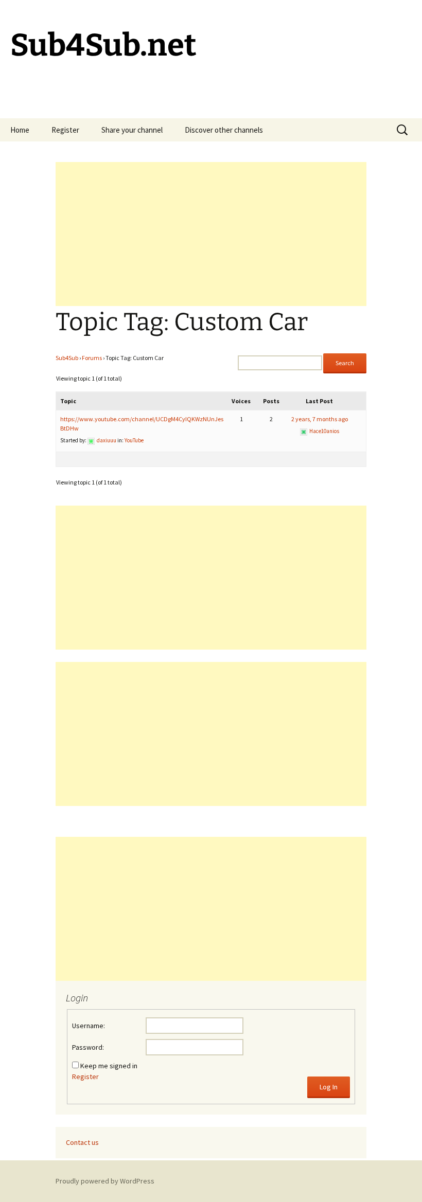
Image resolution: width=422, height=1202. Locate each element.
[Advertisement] (211, 234)
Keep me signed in (108, 1065)
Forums (92, 358)
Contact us (82, 1142)
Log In (329, 1086)
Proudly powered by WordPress (105, 1181)
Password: (88, 1047)
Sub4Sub (67, 358)
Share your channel (132, 130)
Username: (88, 1025)
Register (65, 130)
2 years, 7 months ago (319, 419)
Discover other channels (224, 130)
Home (19, 130)
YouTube (134, 440)
